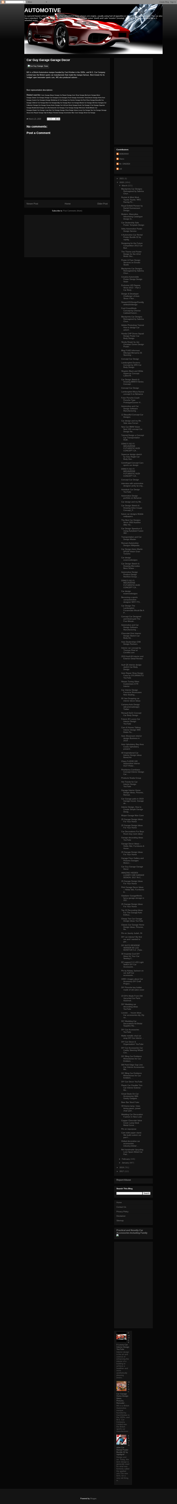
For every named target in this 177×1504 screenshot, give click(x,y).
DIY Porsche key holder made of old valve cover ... (132, 989)
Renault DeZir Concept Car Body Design (131, 714)
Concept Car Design (130, 359)
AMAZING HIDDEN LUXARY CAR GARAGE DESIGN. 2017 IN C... (132, 875)
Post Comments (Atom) (72, 211)
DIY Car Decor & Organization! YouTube (132, 1043)
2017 (121, 1171)
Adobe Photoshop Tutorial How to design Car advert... (132, 327)
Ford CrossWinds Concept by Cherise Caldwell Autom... (131, 310)
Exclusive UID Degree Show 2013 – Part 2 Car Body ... (131, 287)
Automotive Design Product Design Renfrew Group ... (130, 574)
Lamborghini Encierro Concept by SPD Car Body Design (131, 365)
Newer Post (32, 204)
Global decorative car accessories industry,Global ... (130, 1143)
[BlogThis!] (51, 119)
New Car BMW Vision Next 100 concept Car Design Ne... (131, 429)
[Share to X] (53, 119)
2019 (121, 1167)
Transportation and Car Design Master (131, 538)
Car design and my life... (132, 502)
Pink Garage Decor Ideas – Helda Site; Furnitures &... (132, 889)
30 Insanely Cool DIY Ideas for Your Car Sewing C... (130, 956)
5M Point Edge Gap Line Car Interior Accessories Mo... (132, 1067)
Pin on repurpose (128, 1129)
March (125, 185)
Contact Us (121, 1207)
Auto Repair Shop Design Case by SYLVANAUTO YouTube (132, 675)
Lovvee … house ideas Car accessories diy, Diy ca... (132, 1015)
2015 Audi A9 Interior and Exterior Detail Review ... (132, 658)
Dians (121, 159)
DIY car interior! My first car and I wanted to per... (131, 939)
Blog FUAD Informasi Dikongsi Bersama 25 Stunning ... (131, 352)
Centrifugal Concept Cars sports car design (132, 464)
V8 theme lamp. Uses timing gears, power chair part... (131, 1108)
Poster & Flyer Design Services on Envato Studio (130, 262)
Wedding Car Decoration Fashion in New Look (132, 1115)
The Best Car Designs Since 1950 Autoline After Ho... (131, 522)
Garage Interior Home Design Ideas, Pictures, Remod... (132, 792)
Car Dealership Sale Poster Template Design (132, 223)
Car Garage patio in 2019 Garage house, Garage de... (132, 801)
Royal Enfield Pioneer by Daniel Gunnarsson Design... (132, 208)
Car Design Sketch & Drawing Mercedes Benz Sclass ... (130, 566)
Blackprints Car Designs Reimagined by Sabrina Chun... (132, 191)
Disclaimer (121, 1216)
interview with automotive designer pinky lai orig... (132, 484)
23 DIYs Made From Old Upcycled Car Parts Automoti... (132, 998)
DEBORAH (124, 154)
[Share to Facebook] (56, 119)
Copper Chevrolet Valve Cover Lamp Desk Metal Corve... (131, 1122)
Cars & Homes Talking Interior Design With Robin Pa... (131, 729)
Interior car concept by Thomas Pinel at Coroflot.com (131, 650)
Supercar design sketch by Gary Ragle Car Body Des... (131, 456)
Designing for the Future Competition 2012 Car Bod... (132, 245)
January (125, 1163)
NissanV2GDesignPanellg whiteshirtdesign (132, 303)
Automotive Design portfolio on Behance (131, 497)
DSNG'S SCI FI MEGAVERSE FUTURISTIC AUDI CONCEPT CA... (130, 447)
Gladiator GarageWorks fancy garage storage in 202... (132, 898)
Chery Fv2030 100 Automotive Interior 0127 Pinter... (130, 763)
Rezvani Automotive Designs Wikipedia (130, 544)
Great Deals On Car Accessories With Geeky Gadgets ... (130, 1096)
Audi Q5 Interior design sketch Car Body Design (131, 667)
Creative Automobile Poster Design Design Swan (131, 279)
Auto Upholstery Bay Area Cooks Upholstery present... (132, 746)
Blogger (93, 1498)
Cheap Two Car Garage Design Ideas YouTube (132, 920)
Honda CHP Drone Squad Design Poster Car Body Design (132, 335)
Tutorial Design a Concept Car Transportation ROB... (132, 437)
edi (120, 169)
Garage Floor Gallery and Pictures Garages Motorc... (132, 860)
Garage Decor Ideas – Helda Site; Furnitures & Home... (132, 846)
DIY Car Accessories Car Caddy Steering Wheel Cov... (132, 1050)
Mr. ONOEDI (124, 164)
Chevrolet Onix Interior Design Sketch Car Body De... (131, 635)
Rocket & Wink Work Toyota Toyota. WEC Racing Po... (131, 199)
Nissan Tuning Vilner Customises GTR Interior (130, 683)
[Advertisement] (67, 235)
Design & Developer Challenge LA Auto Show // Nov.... (130, 296)
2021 (121, 178)
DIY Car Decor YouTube (131, 1082)
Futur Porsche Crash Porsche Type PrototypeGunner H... (131, 400)
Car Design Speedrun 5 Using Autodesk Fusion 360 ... (132, 530)
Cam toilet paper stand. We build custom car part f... (131, 1135)
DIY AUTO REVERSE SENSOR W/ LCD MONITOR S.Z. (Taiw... (132, 947)
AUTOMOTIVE (42, 10)
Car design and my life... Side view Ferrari (132, 422)
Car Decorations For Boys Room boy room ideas (132, 832)
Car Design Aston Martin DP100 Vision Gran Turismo (132, 551)
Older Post (102, 204)
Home (68, 204)
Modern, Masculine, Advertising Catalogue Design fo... (132, 216)
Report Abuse (123, 1180)
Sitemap (120, 1220)
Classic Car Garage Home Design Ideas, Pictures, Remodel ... (123, 1392)
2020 (121, 182)
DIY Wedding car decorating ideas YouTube (129, 1006)
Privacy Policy (122, 1211)
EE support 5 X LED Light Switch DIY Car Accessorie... (132, 964)
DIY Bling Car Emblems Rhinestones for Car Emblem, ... (131, 1058)
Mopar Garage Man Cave (132, 815)
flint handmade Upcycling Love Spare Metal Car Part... (132, 1151)
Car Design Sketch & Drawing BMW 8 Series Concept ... (132, 381)
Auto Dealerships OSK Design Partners (131, 643)
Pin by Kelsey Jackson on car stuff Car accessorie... (132, 973)
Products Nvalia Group (131, 778)
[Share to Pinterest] (58, 119)
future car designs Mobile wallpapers (132, 515)
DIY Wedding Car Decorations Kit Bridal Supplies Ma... (131, 1023)
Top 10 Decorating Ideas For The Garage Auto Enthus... (132, 912)
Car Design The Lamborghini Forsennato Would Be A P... (132, 609)
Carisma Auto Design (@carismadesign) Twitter (130, 706)
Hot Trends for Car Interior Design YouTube (129, 784)
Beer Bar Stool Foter (130, 1102)
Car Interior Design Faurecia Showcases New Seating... (131, 692)
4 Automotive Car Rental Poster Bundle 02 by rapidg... (132, 237)
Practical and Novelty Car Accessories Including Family (131, 1231)
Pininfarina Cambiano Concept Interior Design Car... (132, 772)
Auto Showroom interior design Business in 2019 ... (131, 738)
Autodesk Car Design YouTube (130, 490)
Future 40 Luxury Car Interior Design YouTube (130, 721)
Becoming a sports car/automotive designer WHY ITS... (131, 599)
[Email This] (48, 119)
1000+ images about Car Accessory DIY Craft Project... (132, 981)
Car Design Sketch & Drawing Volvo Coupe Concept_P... (131, 507)
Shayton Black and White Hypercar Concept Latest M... (132, 373)
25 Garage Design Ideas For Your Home (132, 820)
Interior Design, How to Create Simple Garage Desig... (132, 809)
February (126, 1159)
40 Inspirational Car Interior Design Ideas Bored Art (131, 755)
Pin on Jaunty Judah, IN (131, 933)
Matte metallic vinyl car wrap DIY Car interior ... (132, 1037)
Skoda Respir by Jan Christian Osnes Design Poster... (132, 344)
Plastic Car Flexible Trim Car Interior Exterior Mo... (131, 1087)
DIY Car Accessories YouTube (130, 1030)
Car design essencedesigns (129, 558)
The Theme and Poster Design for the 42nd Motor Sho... (131, 254)
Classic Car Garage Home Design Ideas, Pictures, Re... (132, 927)
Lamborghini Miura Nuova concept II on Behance (132, 393)
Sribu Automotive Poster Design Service (131, 230)
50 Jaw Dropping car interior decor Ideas (130, 699)
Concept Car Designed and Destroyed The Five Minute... (131, 618)
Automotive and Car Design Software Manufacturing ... (130, 408)
